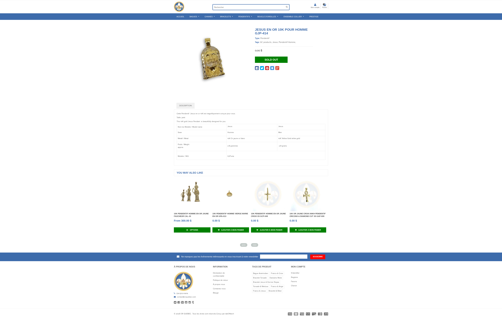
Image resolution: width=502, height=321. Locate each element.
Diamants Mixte (276, 278)
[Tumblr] (193, 302)
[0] (257, 68)
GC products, (266, 42)
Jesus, (275, 42)
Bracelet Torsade (260, 278)
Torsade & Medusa (260, 286)
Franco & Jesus (259, 291)
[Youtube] (186, 302)
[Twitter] (175, 302)
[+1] (277, 68)
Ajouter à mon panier (207, 230)
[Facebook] (179, 302)
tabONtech (229, 314)
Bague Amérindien (260, 273)
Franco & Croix (277, 273)
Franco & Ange (277, 286)
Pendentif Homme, (287, 42)
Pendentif (264, 38)
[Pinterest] (182, 302)
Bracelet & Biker (275, 291)
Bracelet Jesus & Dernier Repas (266, 282)
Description (185, 106)
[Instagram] (190, 302)
